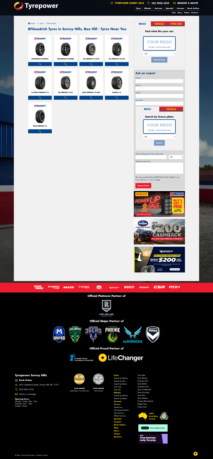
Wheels (147, 8)
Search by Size (119, 381)
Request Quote (143, 186)
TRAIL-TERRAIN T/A (40, 126)
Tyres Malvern (142, 398)
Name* (138, 78)
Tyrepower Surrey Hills (129, 3)
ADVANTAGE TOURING (65, 59)
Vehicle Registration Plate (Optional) (149, 154)
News (180, 13)
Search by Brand (120, 384)
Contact (180, 8)
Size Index (141, 375)
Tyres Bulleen (142, 384)
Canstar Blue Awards (145, 401)
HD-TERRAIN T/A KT (65, 92)
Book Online (193, 8)
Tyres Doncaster (143, 392)
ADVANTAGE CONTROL (39, 59)
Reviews (194, 13)
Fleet (174, 13)
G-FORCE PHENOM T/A (40, 92)
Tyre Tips (117, 390)
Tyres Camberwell (144, 389)
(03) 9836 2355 (160, 3)
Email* (138, 93)
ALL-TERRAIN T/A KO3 (117, 59)
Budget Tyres (142, 404)
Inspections (118, 407)
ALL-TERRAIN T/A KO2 (91, 59)
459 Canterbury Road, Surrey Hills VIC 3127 (39, 385)
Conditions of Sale (41, 455)
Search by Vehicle (121, 378)
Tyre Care (117, 387)
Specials (169, 8)
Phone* (138, 85)
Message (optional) (142, 161)
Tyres (138, 8)
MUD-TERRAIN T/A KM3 (91, 92)
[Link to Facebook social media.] (196, 454)
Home (32, 23)
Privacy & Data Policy (28, 455)
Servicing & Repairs (121, 410)
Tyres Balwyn (142, 378)
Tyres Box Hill (142, 381)
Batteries (117, 404)
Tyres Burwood (143, 387)
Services (158, 8)
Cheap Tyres (142, 407)
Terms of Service (149, 180)
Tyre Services (119, 413)
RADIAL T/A (116, 92)
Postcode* (139, 100)
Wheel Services (120, 416)
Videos (187, 13)
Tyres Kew (141, 395)
